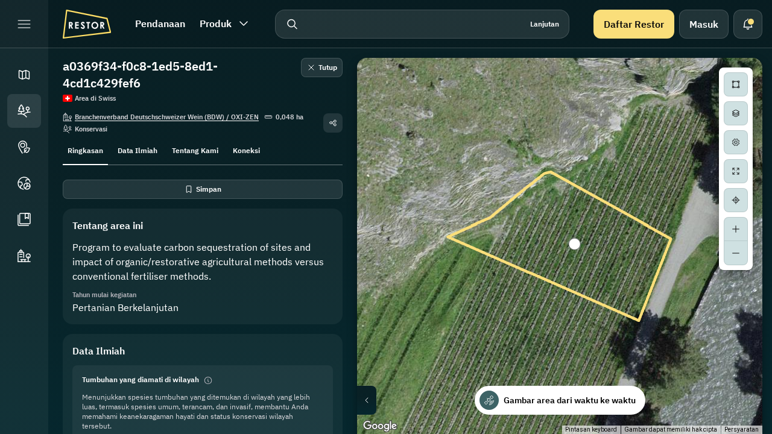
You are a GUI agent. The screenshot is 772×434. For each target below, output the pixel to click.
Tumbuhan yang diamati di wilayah (140, 379)
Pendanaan (160, 23)
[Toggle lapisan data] (736, 113)
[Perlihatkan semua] (736, 171)
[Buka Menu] (24, 24)
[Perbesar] (736, 229)
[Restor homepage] (87, 24)
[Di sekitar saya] (736, 200)
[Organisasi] (24, 255)
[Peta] (24, 75)
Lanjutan (544, 23)
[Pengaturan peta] (736, 142)
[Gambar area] (736, 84)
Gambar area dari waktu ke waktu (570, 400)
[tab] (85, 149)
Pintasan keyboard (591, 429)
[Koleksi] (24, 219)
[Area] (24, 111)
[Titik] (24, 147)
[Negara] (24, 183)
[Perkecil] (736, 253)
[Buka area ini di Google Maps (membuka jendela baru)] (380, 426)
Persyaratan (741, 429)
